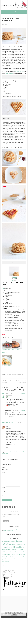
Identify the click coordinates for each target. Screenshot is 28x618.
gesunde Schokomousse (19, 71)
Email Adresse (5, 516)
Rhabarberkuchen (17, 557)
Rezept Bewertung (4, 468)
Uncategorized (14, 372)
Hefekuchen (23, 547)
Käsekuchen (8, 552)
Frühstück (5, 543)
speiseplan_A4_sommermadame (17, 529)
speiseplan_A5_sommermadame (8, 530)
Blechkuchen (19, 541)
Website (3, 496)
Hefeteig (9, 549)
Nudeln (22, 552)
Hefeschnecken (5, 549)
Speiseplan (4, 559)
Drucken (14, 280)
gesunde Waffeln (15, 374)
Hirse (11, 549)
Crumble (23, 541)
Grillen (2, 547)
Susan (3, 393)
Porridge (23, 554)
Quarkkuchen (7, 557)
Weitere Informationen (19, 613)
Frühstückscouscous (9, 73)
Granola (22, 544)
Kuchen (9, 372)
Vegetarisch (16, 559)
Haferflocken (9, 547)
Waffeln (3, 376)
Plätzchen (20, 554)
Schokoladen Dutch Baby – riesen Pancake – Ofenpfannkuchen (6, 351)
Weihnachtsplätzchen (21, 559)
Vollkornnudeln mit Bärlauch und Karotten (6, 366)
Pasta (10, 554)
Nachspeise (19, 552)
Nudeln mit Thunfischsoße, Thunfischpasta (21, 381)
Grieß (24, 544)
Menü (15, 11)
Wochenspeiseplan (5, 561)
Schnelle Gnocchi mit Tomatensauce (6, 381)
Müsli (14, 552)
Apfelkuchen (6, 541)
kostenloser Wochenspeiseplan (17, 549)
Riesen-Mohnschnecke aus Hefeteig (16, 350)
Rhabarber (12, 557)
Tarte (11, 559)
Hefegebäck (18, 547)
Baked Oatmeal (13, 541)
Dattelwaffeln (9, 374)
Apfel (2, 541)
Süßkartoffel (8, 559)
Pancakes (7, 554)
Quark (3, 557)
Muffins (11, 552)
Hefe (14, 547)
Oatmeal (3, 554)
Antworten (23, 393)
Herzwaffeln (20, 374)
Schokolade (22, 557)
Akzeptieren (14, 614)
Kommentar (4, 472)
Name (3, 487)
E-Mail (3, 492)
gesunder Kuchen (18, 544)
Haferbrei (5, 547)
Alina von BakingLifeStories (7, 422)
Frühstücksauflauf (12, 544)
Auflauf (9, 541)
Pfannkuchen (15, 554)
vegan (13, 559)
